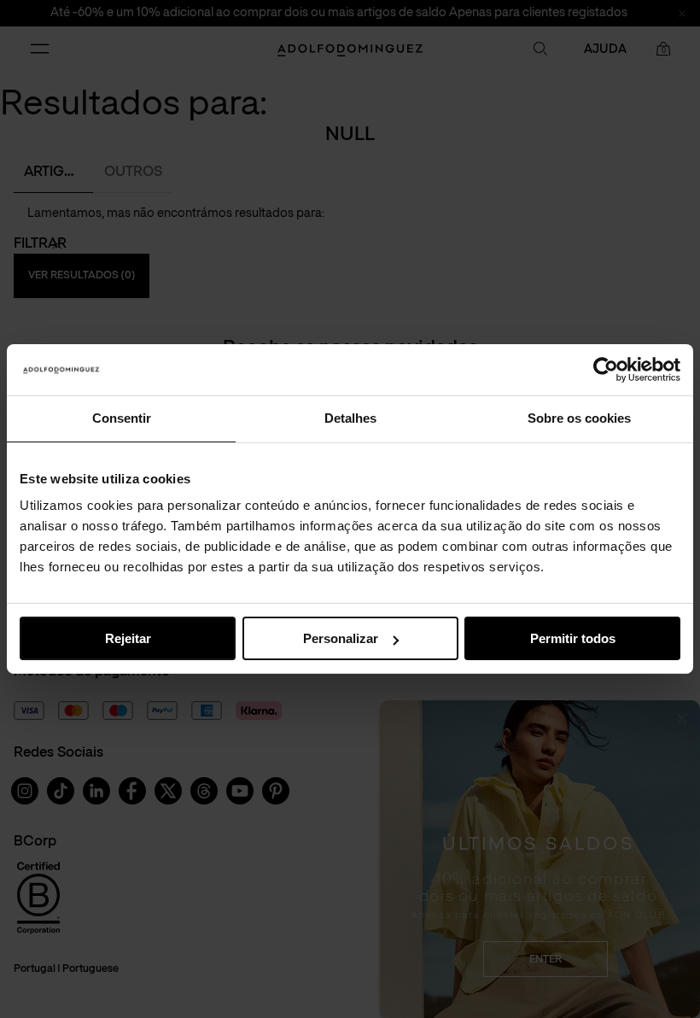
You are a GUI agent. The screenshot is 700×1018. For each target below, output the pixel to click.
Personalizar (340, 638)
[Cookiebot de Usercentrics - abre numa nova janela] (605, 370)
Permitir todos (572, 638)
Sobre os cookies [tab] (579, 418)
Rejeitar (128, 638)
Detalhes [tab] (350, 418)
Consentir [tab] (121, 418)
